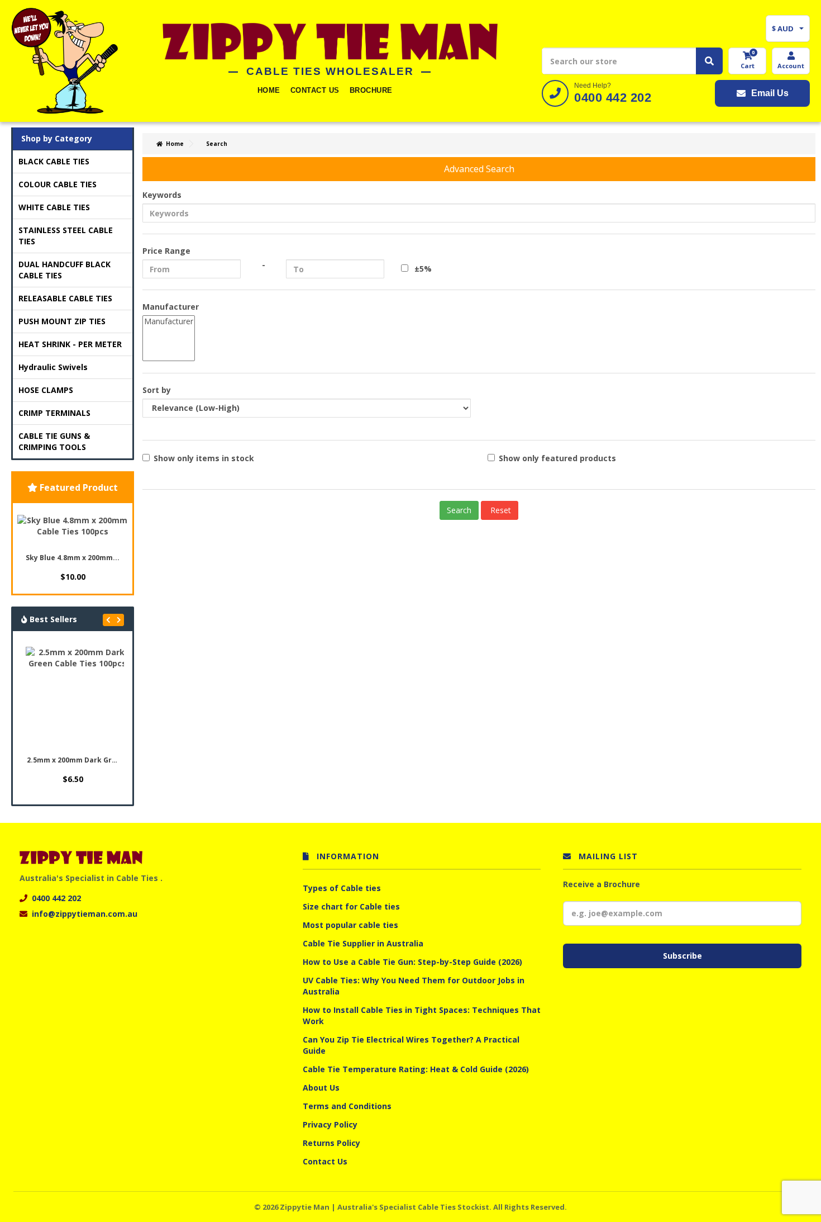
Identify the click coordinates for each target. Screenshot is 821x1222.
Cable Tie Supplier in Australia (363, 943)
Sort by (156, 390)
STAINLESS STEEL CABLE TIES (65, 236)
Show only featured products (557, 458)
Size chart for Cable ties (351, 906)
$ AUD (783, 28)
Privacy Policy (330, 1124)
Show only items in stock (204, 458)
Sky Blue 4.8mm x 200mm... (73, 557)
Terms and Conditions (347, 1106)
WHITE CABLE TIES (54, 207)
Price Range (166, 250)
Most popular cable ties (350, 925)
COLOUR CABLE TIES (57, 184)
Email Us (770, 93)
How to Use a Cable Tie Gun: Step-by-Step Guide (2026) (412, 961)
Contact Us (325, 1161)
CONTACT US (315, 90)
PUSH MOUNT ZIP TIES (62, 321)
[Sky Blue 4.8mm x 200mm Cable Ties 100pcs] (72, 526)
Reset (499, 510)
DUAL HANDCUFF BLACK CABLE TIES (64, 270)
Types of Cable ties (342, 888)
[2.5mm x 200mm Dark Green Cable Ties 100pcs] (77, 698)
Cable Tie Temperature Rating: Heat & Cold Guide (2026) (416, 1069)
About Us (321, 1087)
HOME (268, 90)
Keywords (162, 195)
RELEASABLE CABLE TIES (65, 298)
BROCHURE (371, 90)
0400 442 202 (612, 98)
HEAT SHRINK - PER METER (70, 344)
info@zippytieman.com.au (84, 913)
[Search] (709, 61)
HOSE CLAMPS (45, 390)
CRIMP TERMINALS (54, 413)
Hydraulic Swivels (53, 367)
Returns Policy (331, 1143)
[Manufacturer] (168, 321)
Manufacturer (170, 306)
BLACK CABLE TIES (53, 161)
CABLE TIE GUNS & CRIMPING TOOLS (54, 441)
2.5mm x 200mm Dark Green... (74, 760)
